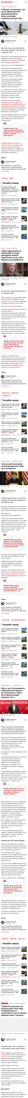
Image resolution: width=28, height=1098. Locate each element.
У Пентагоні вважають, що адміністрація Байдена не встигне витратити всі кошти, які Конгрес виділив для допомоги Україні (14, 543)
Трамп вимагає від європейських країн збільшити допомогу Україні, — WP (10, 646)
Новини (3, 6)
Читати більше (5, 171)
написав (12, 306)
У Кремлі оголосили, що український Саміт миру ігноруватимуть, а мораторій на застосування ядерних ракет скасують (10, 190)
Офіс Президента (5, 222)
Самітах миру (6, 1056)
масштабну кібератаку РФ (12, 62)
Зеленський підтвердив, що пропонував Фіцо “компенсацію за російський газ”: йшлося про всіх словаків (13, 889)
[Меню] (26, 2)
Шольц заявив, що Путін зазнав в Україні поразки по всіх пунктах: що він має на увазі (10, 200)
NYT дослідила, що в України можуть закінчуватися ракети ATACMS (10, 209)
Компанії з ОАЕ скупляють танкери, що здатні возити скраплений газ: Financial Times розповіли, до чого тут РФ (14, 344)
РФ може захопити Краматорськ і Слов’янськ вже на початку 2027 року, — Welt (10, 236)
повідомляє (8, 65)
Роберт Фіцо (12, 357)
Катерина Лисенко (10, 40)
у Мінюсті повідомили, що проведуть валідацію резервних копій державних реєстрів (12, 145)
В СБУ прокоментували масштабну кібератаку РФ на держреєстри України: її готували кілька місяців (14, 132)
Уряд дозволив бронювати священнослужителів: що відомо (10, 964)
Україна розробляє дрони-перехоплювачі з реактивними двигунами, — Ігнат (10, 227)
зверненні (11, 515)
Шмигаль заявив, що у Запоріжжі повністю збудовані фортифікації (10, 422)
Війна (2, 230)
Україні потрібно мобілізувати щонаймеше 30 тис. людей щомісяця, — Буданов (9, 218)
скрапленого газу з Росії (8, 301)
